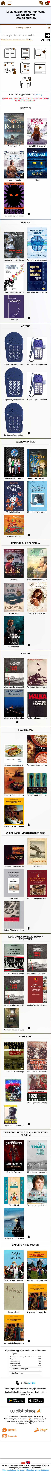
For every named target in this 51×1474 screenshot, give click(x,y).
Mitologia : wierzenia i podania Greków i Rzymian (24, 1356)
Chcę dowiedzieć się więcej (13, 1470)
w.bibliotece (24, 1419)
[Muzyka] (26, 89)
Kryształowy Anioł (15, 1365)
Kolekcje (29, 40)
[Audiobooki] (41, 59)
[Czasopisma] (26, 74)
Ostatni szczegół (15, 1363)
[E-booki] (26, 59)
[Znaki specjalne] (48, 40)
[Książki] (11, 59)
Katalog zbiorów (23, 28)
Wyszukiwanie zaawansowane (13, 40)
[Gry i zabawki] (11, 74)
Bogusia (12, 1359)
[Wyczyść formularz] (43, 40)
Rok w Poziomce (15, 1361)
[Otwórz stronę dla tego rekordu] (14, 129)
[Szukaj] (47, 35)
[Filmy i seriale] (41, 74)
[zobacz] (38, 94)
